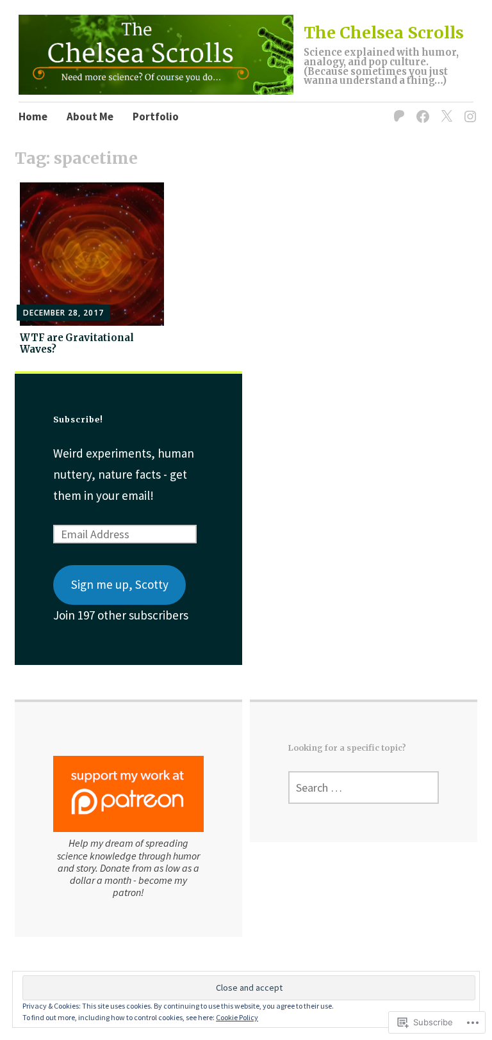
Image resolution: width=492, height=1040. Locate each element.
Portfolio (156, 116)
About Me (90, 116)
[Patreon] (396, 108)
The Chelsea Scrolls (384, 32)
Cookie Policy (237, 1017)
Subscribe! (78, 419)
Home (33, 116)
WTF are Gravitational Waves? (77, 343)
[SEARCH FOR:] (363, 787)
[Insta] (468, 108)
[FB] (420, 108)
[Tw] (444, 108)
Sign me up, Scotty (119, 584)
